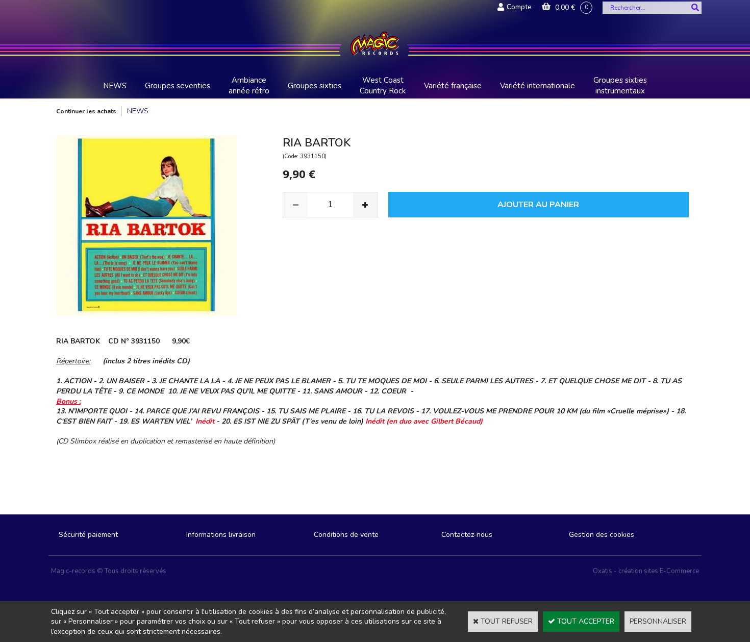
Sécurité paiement (88, 534)
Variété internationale (537, 86)
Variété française (453, 86)
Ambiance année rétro (249, 85)
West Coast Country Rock (383, 85)
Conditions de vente (346, 534)
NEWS (115, 86)
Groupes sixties (314, 86)
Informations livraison (221, 534)
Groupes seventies (177, 86)
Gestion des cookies (601, 534)
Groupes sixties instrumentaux (620, 85)
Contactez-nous (466, 534)
